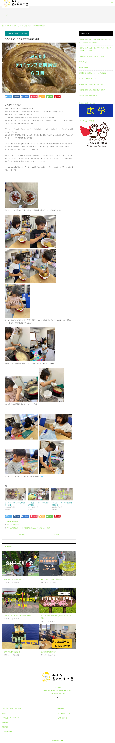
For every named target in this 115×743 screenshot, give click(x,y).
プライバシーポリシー (65, 713)
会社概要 (61, 708)
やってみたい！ (42, 528)
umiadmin (15, 521)
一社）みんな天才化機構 (86, 121)
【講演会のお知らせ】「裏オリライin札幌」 (92, 56)
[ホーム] (3, 26)
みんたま (33, 528)
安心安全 (5, 727)
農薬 (48, 528)
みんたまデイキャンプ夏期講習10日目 (17, 616)
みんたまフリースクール (11, 718)
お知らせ (17, 33)
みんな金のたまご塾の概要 (11, 708)
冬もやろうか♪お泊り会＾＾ (14, 579)
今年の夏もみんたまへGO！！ (88, 95)
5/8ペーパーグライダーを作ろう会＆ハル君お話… (57, 617)
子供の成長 (23, 33)
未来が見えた (83, 62)
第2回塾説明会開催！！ (49, 652)
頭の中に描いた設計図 (12, 652)
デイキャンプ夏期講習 (23, 528)
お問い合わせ (7, 731)
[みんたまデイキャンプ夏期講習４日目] (38, 494)
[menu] (112, 3)
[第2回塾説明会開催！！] (57, 636)
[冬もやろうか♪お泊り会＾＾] (20, 563)
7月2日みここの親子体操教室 (51, 579)
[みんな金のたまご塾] (57, 684)
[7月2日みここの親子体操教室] (57, 563)
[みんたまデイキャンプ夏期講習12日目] (62, 494)
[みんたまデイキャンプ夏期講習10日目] (20, 600)
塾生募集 (5, 722)
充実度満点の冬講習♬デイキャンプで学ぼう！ (93, 73)
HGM (4, 713)
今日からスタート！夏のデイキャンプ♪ (91, 84)
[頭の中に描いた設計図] (20, 636)
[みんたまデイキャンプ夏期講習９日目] (15, 494)
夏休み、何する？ (84, 67)
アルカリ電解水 (11, 528)
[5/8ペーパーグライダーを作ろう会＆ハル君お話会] (57, 600)
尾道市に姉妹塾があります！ (88, 103)
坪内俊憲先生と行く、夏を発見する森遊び (92, 90)
